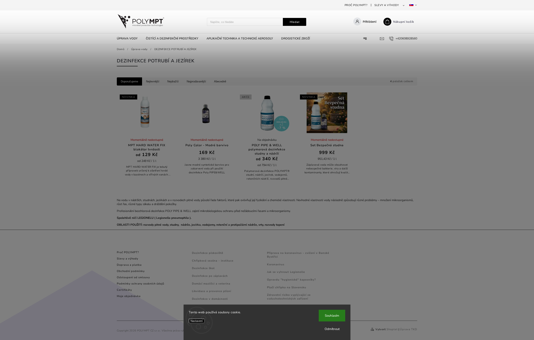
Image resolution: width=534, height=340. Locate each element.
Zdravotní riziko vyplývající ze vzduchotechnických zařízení (289, 297)
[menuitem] (129, 38)
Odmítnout (332, 329)
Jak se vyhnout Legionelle (286, 272)
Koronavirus (275, 264)
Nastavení (196, 320)
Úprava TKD (408, 329)
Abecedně (220, 81)
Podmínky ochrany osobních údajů (140, 284)
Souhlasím (332, 316)
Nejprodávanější (196, 81)
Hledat (295, 22)
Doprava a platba (129, 265)
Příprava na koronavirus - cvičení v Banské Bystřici (298, 255)
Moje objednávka (129, 296)
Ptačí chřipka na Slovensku (286, 287)
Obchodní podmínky (131, 271)
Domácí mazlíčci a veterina (211, 284)
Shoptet (392, 329)
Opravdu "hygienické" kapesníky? (291, 280)
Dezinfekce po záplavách (210, 276)
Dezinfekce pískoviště (207, 253)
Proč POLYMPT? (356, 5)
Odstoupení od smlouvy (133, 277)
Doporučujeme (129, 81)
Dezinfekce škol (203, 268)
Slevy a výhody (386, 5)
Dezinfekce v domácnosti (210, 299)
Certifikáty (124, 290)
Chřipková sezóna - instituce (212, 261)
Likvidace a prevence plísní (211, 291)
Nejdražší (173, 81)
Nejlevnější (152, 81)
